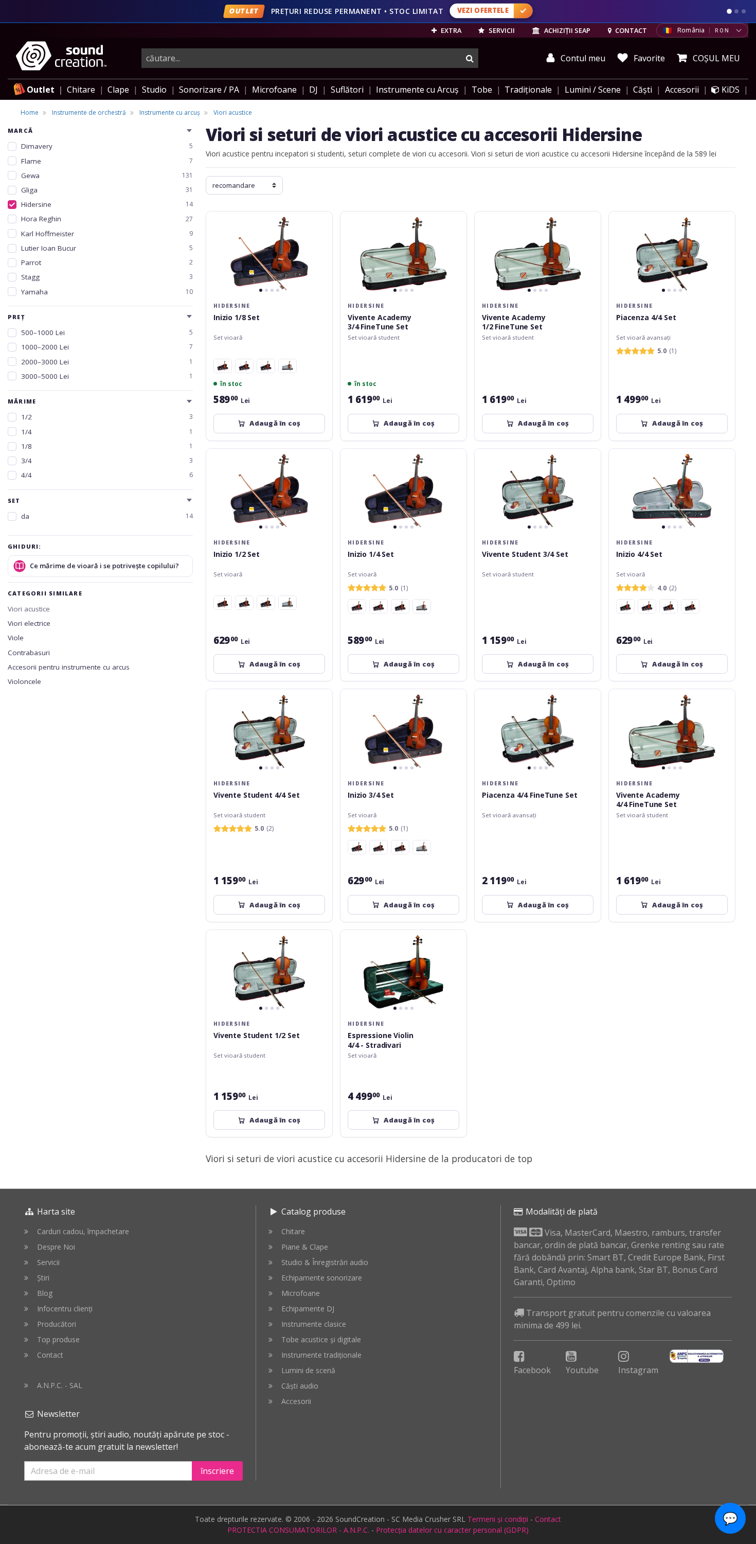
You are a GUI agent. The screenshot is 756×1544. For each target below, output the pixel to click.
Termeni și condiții (497, 1519)
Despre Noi (56, 1247)
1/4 (107, 431)
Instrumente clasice (313, 1324)
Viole (16, 637)
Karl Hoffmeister (107, 233)
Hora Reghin (107, 218)
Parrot (107, 262)
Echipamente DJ (307, 1308)
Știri (43, 1278)
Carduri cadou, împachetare (83, 1231)
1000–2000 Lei (107, 347)
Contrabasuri (29, 652)
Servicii (48, 1262)
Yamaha (107, 291)
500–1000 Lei (107, 332)
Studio (154, 89)
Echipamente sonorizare (321, 1278)
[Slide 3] (744, 11)
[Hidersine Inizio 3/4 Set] (266, 366)
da (107, 516)
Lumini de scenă (308, 1370)
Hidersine (107, 204)
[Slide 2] (736, 11)
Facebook (532, 1370)
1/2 (107, 417)
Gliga (107, 190)
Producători (56, 1324)
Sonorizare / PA (209, 89)
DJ (313, 89)
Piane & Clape (304, 1247)
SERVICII (501, 30)
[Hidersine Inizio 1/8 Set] (244, 602)
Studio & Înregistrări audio (324, 1262)
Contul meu (582, 58)
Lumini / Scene (593, 89)
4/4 (107, 475)
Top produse (58, 1339)
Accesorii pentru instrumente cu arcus (69, 667)
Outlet (41, 89)
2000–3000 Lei (107, 361)
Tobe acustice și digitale (321, 1339)
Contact (50, 1355)
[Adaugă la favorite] (318, 225)
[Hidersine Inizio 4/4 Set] (287, 366)
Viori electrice (29, 623)
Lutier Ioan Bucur (107, 248)
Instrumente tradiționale (321, 1355)
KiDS (729, 89)
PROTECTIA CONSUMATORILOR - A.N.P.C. (298, 1530)
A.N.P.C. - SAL (59, 1385)
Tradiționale (528, 89)
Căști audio (299, 1386)
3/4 (107, 460)
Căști (642, 89)
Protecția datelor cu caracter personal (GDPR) (452, 1530)
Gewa (107, 175)
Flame (107, 161)
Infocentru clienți (65, 1308)
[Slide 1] (729, 11)
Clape (118, 89)
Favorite (648, 58)
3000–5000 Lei (107, 376)
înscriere (217, 1471)
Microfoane (274, 89)
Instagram (638, 1370)
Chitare (81, 89)
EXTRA (450, 30)
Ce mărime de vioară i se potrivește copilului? (104, 565)
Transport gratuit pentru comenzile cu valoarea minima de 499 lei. (612, 1319)
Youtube (582, 1370)
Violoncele (24, 681)
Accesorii (682, 89)
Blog (44, 1293)
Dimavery (107, 146)
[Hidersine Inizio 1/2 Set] (244, 366)
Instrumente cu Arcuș (417, 89)
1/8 (107, 446)
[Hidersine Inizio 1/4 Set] (222, 366)
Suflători (347, 89)
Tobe (482, 89)
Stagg (107, 277)
